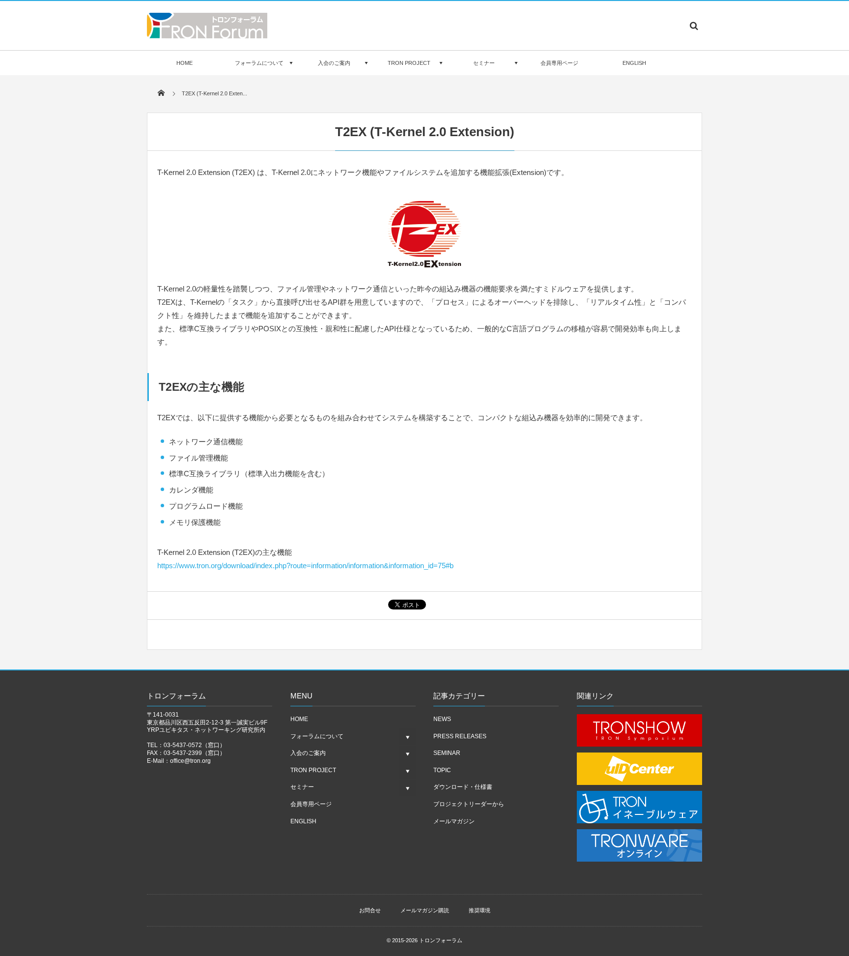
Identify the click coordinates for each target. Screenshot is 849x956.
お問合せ (370, 910)
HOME (184, 63)
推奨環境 (479, 910)
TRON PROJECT (409, 63)
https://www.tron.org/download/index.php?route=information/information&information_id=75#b (305, 565)
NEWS (442, 719)
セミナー (484, 63)
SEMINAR (446, 753)
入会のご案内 (334, 63)
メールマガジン (454, 821)
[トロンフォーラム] (207, 35)
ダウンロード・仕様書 (462, 786)
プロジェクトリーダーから (468, 804)
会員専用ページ (559, 63)
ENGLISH (634, 63)
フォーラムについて (259, 63)
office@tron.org (190, 760)
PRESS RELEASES (459, 736)
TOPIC (442, 770)
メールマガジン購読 (424, 910)
